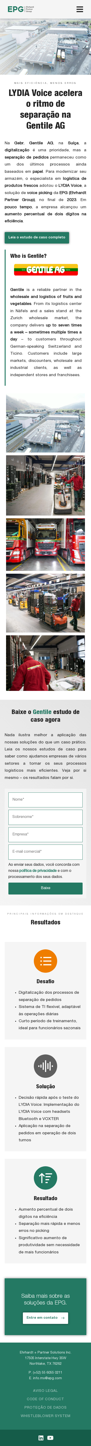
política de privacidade (38, 871)
